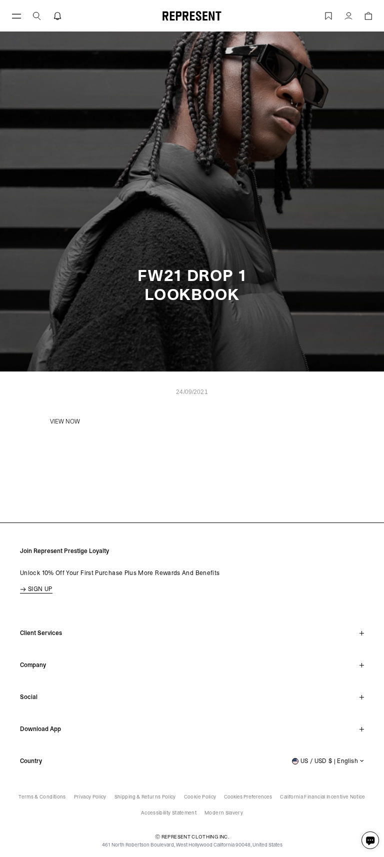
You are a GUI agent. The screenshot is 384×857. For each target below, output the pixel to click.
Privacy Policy (90, 797)
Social (29, 697)
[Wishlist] (328, 16)
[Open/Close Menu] (16, 16)
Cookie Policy (200, 797)
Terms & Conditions (42, 797)
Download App (40, 729)
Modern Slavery (223, 813)
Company (33, 665)
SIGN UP (40, 589)
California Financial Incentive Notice (322, 797)
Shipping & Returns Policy (145, 797)
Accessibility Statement (168, 813)
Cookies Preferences (248, 797)
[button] (37, 16)
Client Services (41, 633)
